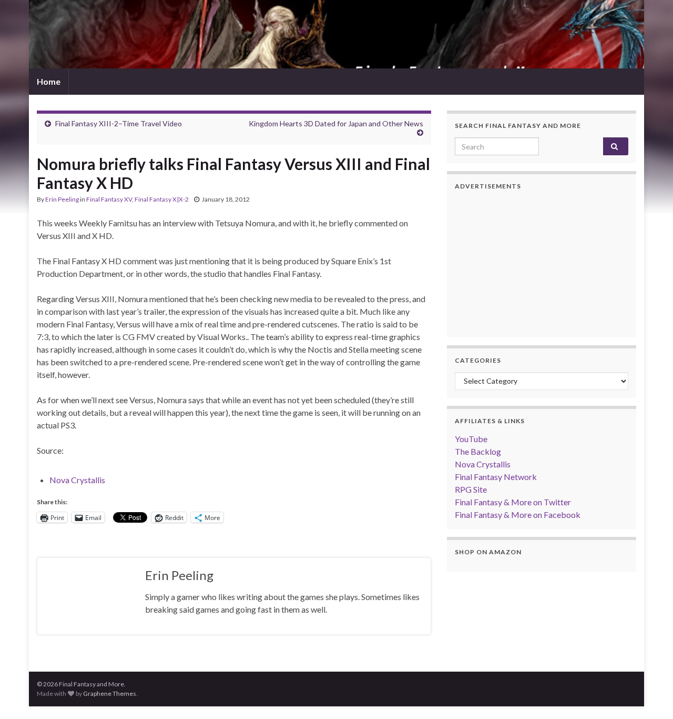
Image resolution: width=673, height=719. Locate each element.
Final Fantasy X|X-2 (162, 199)
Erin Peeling (62, 199)
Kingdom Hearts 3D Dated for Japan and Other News (336, 123)
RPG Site (471, 489)
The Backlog (478, 451)
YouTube (471, 439)
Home (48, 81)
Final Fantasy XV (109, 199)
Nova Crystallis (77, 480)
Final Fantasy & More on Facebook (517, 515)
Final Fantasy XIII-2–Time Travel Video (118, 123)
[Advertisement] (541, 263)
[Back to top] (649, 695)
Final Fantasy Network (496, 477)
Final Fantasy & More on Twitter (513, 502)
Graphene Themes (109, 693)
